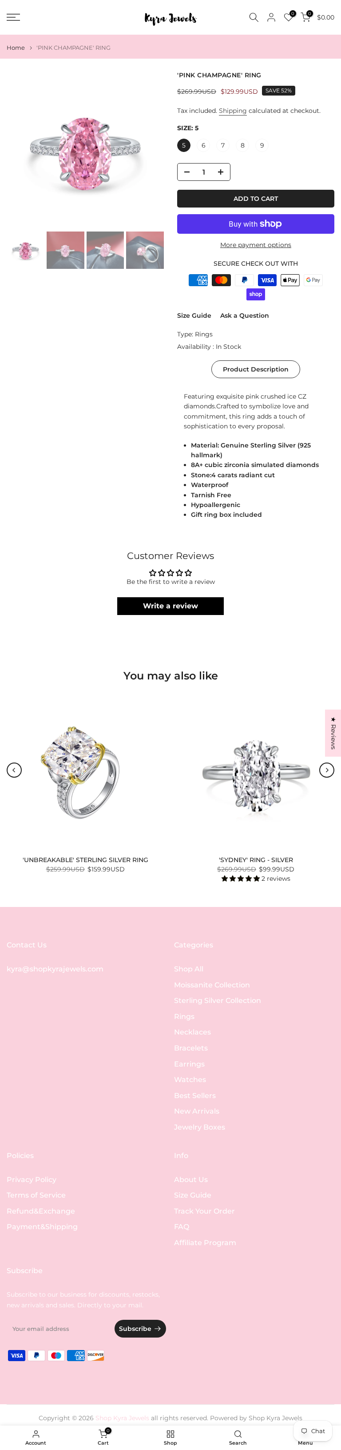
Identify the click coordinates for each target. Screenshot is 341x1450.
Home (16, 48)
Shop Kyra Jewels (275, 1418)
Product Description (256, 369)
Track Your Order (204, 1211)
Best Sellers (195, 1095)
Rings (204, 334)
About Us (191, 1179)
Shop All (188, 969)
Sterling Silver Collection (217, 1000)
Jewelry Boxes (199, 1127)
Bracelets (191, 1048)
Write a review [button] (170, 606)
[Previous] (14, 770)
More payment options (255, 245)
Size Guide (194, 316)
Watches (190, 1079)
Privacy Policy (31, 1179)
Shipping (233, 111)
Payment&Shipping (42, 1226)
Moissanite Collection (212, 985)
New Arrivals (196, 1111)
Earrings (189, 1064)
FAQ (181, 1226)
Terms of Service (36, 1195)
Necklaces (192, 1032)
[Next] (326, 770)
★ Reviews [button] (333, 732)
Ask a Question (244, 316)
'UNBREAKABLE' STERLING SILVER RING (85, 860)
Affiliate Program (205, 1242)
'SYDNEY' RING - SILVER (256, 860)
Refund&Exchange (41, 1211)
